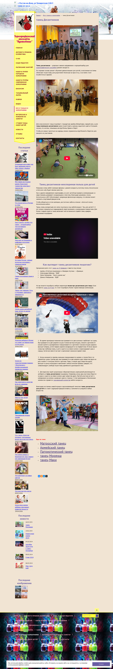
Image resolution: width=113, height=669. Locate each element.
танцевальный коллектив (61, 380)
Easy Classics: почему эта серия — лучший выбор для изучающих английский (23, 225)
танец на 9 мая (49, 288)
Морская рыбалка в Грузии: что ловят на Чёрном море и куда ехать (24, 342)
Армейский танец (52, 447)
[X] (46, 476)
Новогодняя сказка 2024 (30, 536)
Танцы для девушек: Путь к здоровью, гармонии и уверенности (24, 292)
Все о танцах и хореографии (51, 15)
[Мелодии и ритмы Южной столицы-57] (24, 595)
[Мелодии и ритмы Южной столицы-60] (18, 589)
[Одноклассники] (41, 476)
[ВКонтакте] (39, 476)
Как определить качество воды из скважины (24, 383)
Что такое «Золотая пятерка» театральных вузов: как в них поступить (24, 437)
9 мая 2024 (29, 557)
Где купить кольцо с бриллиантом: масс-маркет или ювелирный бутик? (24, 457)
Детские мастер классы (23, 491)
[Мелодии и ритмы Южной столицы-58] (18, 595)
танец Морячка (51, 456)
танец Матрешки (29, 526)
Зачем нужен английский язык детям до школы (23, 310)
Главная (38, 15)
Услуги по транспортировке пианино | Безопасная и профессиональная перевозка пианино (24, 365)
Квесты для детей (21, 397)
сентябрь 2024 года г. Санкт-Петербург (29, 547)
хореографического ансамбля (46, 68)
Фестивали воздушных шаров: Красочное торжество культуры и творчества (23, 185)
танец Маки (48, 460)
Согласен (101, 664)
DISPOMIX (18, 329)
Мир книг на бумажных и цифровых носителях (23, 241)
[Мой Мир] (44, 476)
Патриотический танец (56, 451)
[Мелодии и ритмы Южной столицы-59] (25, 589)
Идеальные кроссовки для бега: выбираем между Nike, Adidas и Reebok (24, 166)
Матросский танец (53, 443)
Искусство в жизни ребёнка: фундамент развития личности (22, 507)
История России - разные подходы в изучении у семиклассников (23, 262)
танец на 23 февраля (59, 268)
